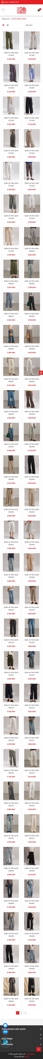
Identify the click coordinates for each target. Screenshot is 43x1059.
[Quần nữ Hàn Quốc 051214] (11, 791)
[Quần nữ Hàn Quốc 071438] (11, 73)
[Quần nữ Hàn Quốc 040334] (11, 954)
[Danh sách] (8, 25)
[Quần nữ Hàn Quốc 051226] (11, 595)
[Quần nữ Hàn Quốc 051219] (31, 693)
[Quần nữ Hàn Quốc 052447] (11, 432)
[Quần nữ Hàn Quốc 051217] (31, 725)
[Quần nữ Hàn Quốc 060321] (11, 301)
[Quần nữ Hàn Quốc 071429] (31, 203)
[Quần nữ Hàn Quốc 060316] (31, 367)
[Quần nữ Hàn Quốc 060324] (31, 236)
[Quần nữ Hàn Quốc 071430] (11, 203)
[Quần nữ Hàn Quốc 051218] (11, 725)
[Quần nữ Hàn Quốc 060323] (11, 269)
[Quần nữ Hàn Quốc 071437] (31, 73)
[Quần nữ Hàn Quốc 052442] (31, 497)
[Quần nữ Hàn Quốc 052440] (31, 530)
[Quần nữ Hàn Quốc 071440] (11, 40)
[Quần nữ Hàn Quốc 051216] (11, 758)
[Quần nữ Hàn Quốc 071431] (31, 171)
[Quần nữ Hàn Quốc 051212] (11, 823)
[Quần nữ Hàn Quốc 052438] (31, 562)
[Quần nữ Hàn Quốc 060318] (31, 334)
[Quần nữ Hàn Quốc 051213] (31, 791)
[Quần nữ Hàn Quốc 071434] (11, 138)
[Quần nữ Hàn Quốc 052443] (11, 497)
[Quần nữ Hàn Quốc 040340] (11, 856)
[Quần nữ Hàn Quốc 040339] (31, 856)
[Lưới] (4, 25)
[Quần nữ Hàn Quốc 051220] (11, 693)
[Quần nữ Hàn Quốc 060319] (11, 334)
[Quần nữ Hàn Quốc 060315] (11, 399)
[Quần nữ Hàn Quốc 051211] (31, 823)
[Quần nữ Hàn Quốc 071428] (11, 236)
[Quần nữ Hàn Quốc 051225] (31, 595)
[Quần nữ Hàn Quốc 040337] (31, 888)
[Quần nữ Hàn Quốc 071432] (11, 171)
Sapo (27, 1056)
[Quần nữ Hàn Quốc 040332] (11, 986)
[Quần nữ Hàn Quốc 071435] (31, 106)
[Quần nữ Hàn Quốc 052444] (31, 464)
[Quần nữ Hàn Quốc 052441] (11, 530)
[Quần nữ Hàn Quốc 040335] (31, 921)
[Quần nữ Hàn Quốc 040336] (11, 921)
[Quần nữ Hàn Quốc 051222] (11, 660)
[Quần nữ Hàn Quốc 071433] (31, 138)
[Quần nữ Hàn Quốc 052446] (31, 432)
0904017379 (14, 2)
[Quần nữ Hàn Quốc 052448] (31, 399)
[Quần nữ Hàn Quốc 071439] (31, 40)
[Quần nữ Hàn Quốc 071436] (11, 106)
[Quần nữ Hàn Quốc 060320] (31, 301)
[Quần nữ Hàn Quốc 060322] (31, 269)
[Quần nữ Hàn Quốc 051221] (31, 660)
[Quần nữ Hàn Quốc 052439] (11, 562)
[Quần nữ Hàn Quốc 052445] (11, 464)
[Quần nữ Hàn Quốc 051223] (31, 628)
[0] (39, 10)
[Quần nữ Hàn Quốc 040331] (31, 986)
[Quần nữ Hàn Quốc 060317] (11, 367)
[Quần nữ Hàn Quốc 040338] (11, 888)
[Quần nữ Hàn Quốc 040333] (31, 954)
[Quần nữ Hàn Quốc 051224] (11, 628)
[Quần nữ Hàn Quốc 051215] (31, 758)
